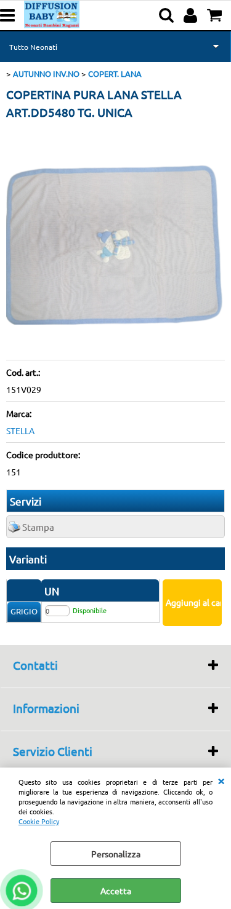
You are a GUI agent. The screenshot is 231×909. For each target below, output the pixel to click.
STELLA (20, 430)
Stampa (38, 527)
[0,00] (216, 15)
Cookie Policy (38, 821)
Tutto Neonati (33, 47)
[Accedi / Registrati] (192, 15)
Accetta (115, 890)
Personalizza (115, 853)
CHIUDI (221, 780)
